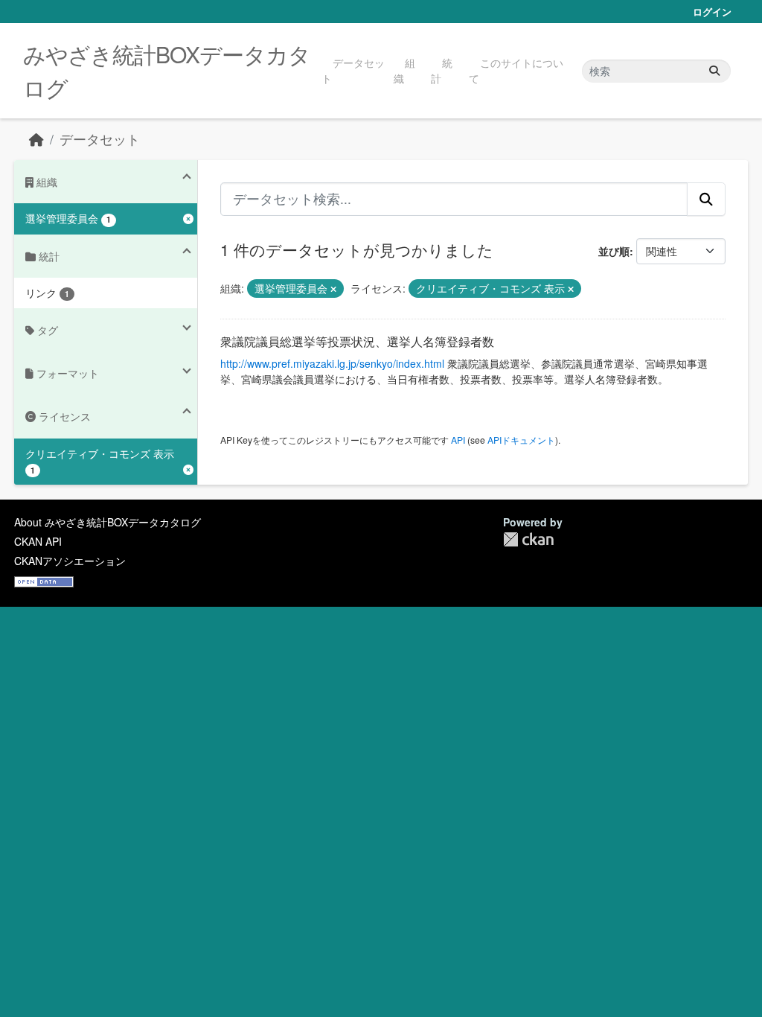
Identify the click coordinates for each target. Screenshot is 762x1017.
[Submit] (714, 71)
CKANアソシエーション (70, 560)
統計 (441, 70)
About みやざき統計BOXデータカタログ (107, 521)
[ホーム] (36, 139)
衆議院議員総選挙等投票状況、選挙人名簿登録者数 (357, 341)
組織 (404, 70)
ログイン (712, 11)
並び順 (614, 250)
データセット (353, 70)
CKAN (528, 539)
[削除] (333, 289)
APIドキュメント (521, 439)
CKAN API (38, 541)
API (458, 439)
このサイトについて (516, 70)
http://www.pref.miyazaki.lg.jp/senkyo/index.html (332, 363)
